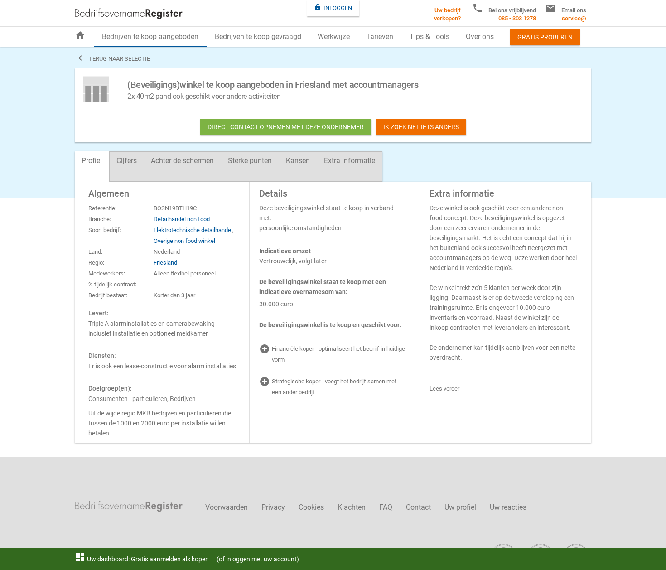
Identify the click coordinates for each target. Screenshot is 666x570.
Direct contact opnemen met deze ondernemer (286, 126)
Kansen (298, 160)
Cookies (311, 507)
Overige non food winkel (184, 240)
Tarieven (379, 36)
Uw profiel (460, 507)
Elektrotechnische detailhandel (193, 230)
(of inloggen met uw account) (258, 559)
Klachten (352, 507)
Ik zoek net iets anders (421, 126)
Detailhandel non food (182, 219)
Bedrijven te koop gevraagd (258, 36)
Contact (418, 507)
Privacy (273, 507)
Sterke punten (250, 160)
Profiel (92, 160)
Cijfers (126, 160)
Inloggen (333, 7)
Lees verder (444, 388)
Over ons (480, 36)
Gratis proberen (545, 37)
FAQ (385, 507)
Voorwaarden (226, 507)
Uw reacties (508, 507)
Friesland (165, 262)
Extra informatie (349, 160)
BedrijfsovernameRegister (129, 13)
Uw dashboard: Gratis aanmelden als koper (141, 559)
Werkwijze (334, 36)
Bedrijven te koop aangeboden (150, 36)
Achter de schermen (182, 160)
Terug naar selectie (112, 58)
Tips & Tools (429, 36)
